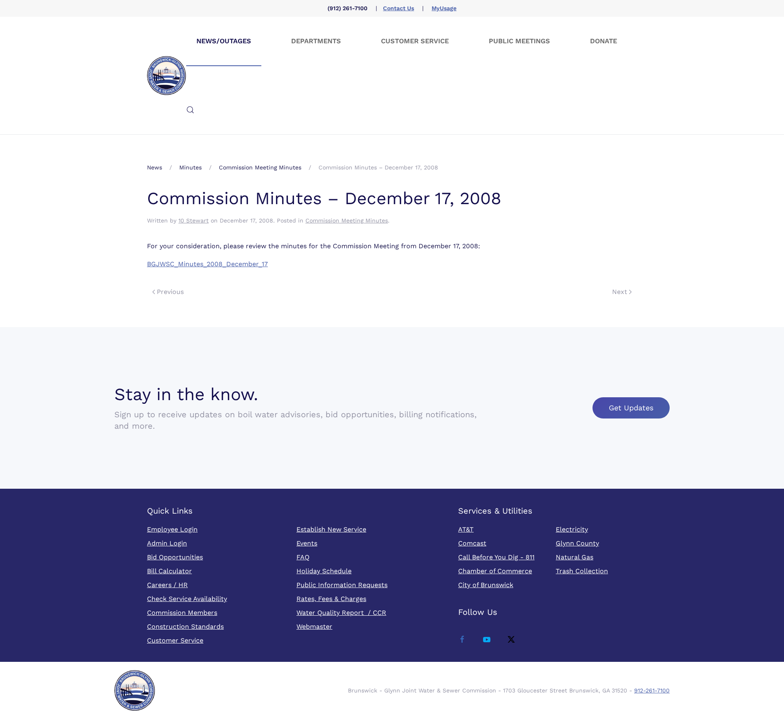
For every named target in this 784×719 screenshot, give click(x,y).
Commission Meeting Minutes (346, 220)
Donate (603, 41)
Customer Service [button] (415, 41)
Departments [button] (316, 41)
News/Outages (223, 41)
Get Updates (631, 407)
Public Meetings (519, 41)
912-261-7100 (652, 690)
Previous (170, 292)
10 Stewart (193, 220)
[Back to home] (166, 75)
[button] (190, 109)
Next (619, 292)
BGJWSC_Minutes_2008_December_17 (207, 264)
